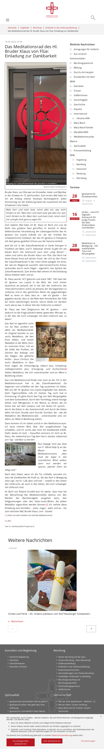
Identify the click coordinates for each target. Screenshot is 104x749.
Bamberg (81, 164)
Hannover (82, 168)
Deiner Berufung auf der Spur (72, 657)
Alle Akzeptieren (51, 741)
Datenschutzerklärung (62, 735)
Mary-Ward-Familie (83, 127)
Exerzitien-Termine (18, 666)
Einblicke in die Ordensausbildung (61, 27)
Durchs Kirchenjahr (84, 72)
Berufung (37, 27)
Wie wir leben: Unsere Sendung (72, 704)
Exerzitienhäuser (17, 663)
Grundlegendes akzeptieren (21, 742)
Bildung (78, 67)
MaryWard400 (81, 132)
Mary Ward (79, 122)
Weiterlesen (17, 621)
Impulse (78, 109)
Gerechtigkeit (80, 99)
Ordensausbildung (66, 663)
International (80, 113)
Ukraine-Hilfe (83, 118)
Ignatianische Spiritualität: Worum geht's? (29, 701)
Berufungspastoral (83, 63)
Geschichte (79, 104)
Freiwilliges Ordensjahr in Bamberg (74, 676)
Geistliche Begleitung (19, 657)
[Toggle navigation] (7, 20)
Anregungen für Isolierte (86, 49)
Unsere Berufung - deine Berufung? (74, 660)
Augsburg (81, 159)
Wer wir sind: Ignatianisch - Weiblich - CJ (76, 701)
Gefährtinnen (80, 95)
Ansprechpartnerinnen (68, 670)
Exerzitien (79, 86)
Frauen (77, 90)
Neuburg (81, 173)
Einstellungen (88, 741)
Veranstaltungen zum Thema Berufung (76, 673)
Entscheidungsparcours (69, 686)
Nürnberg (82, 178)
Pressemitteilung (82, 150)
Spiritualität (80, 145)
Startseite (12, 27)
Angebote (24, 27)
